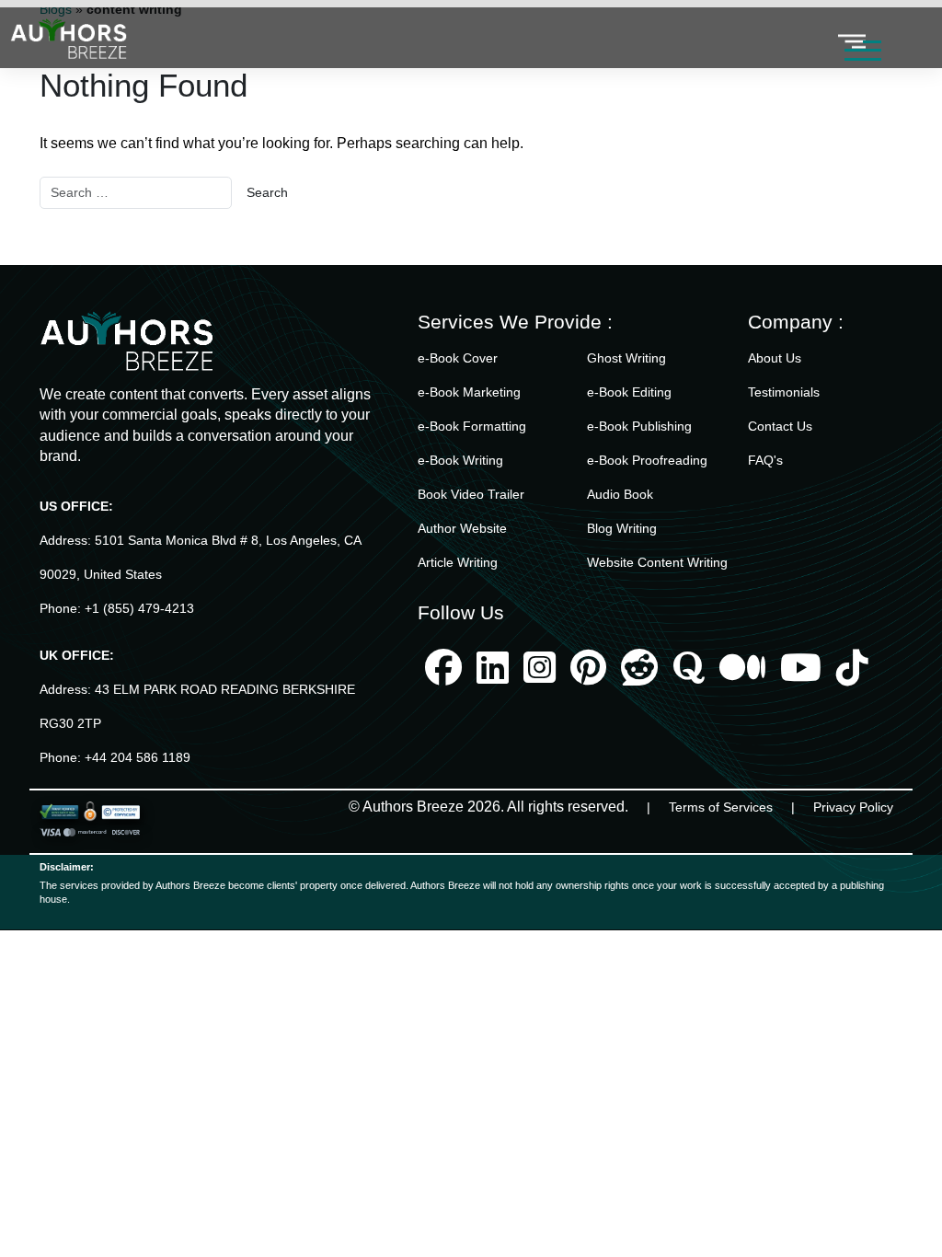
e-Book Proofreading (647, 460)
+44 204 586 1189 (137, 757)
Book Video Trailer (471, 494)
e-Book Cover (458, 358)
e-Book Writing (460, 460)
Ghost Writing (626, 358)
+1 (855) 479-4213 (139, 608)
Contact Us (780, 426)
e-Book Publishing (639, 426)
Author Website (462, 528)
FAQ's (765, 460)
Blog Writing (622, 528)
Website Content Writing (657, 562)
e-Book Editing (629, 392)
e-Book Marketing (469, 392)
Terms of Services (721, 807)
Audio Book (620, 494)
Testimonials (784, 392)
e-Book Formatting (472, 426)
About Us (774, 358)
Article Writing (458, 562)
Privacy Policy (853, 807)
